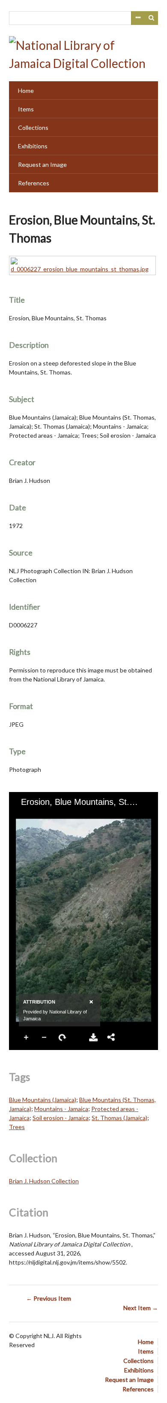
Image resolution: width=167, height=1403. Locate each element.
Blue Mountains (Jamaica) (42, 1099)
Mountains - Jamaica (61, 1108)
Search (151, 18)
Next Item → (140, 1307)
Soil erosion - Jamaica (61, 1117)
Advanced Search (138, 18)
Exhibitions (33, 146)
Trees (17, 1126)
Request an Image (42, 164)
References (33, 183)
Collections (33, 127)
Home (26, 90)
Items (26, 109)
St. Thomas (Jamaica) (119, 1117)
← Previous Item (48, 1298)
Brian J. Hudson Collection (44, 1181)
